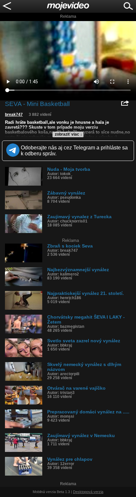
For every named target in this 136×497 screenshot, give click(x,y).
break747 (14, 115)
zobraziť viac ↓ (68, 134)
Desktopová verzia (88, 492)
